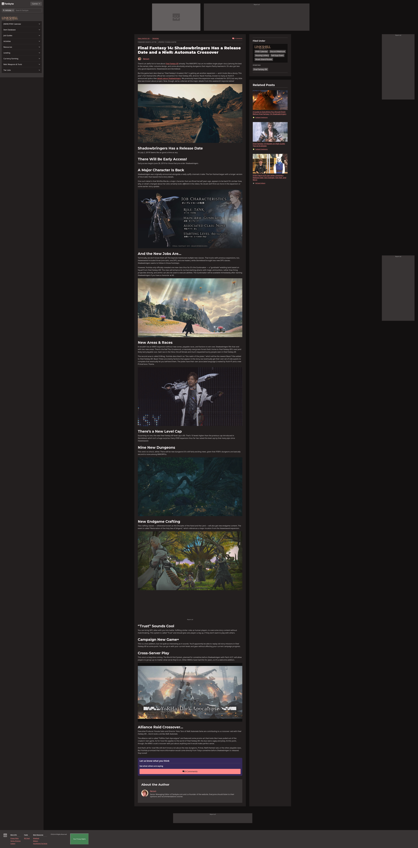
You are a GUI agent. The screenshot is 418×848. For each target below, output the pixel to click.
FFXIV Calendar (261, 51)
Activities (7, 41)
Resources (7, 47)
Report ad (257, 4)
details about (169, 78)
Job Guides (7, 35)
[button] (22, 24)
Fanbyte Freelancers (261, 117)
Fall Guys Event (277, 55)
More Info (13, 835)
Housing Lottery (262, 55)
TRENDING (155, 38)
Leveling (6, 53)
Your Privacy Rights (79, 839)
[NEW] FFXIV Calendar (12, 24)
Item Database (9, 30)
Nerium (146, 59)
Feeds (26, 835)
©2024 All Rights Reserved (59, 834)
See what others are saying (151, 766)
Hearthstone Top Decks (40, 844)
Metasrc (35, 841)
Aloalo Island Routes (263, 59)
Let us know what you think (154, 761)
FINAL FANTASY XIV (144, 38)
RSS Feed (27, 838)
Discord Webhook (277, 51)
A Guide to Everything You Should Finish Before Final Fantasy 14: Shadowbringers (269, 113)
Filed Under (259, 41)
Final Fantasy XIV (260, 69)
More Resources (38, 835)
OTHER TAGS (257, 65)
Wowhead (36, 838)
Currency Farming (10, 58)
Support (12, 844)
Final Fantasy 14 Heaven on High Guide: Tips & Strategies (269, 145)
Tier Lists (7, 70)
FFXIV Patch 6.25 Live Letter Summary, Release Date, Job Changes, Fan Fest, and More (269, 177)
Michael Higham (260, 183)
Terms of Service (15, 841)
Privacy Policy (14, 838)
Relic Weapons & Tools (12, 64)
